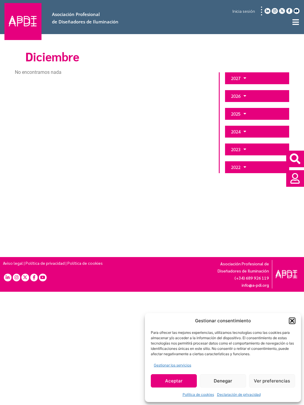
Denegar (223, 381)
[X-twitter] (282, 11)
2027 (235, 78)
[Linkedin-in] (267, 11)
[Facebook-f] (289, 11)
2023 (235, 149)
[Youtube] (297, 11)
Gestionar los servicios (172, 365)
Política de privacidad (45, 263)
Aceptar (174, 381)
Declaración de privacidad (239, 394)
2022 (235, 167)
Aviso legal (13, 263)
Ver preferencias (272, 381)
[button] (292, 321)
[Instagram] (275, 11)
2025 (235, 114)
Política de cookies (198, 394)
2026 (235, 96)
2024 (235, 131)
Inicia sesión (243, 11)
